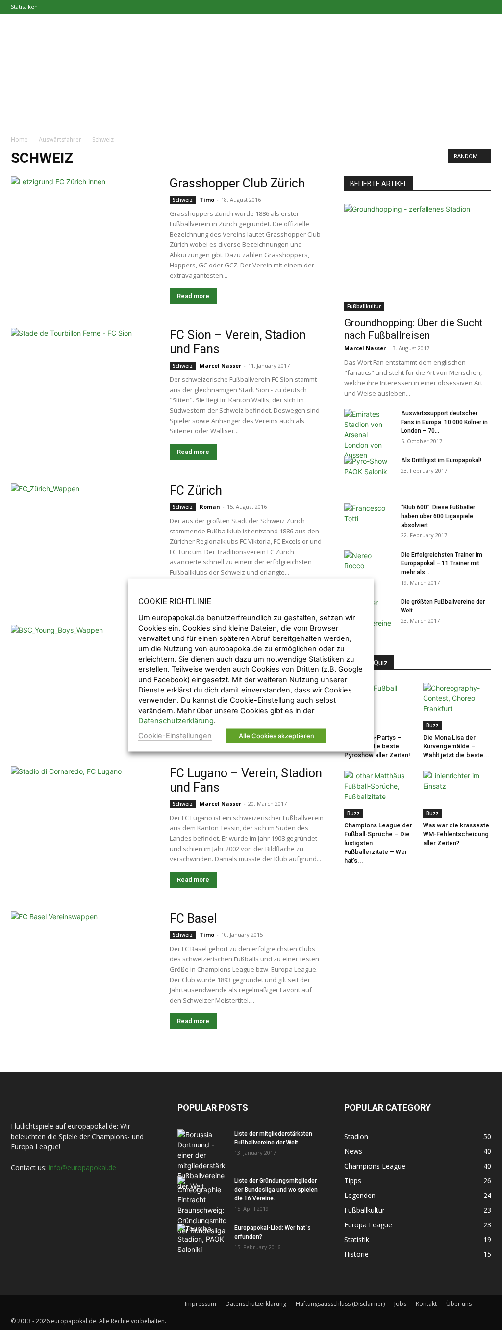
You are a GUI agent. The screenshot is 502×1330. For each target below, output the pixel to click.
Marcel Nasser (220, 365)
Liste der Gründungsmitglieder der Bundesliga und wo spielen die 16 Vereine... (276, 1189)
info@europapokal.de (82, 1167)
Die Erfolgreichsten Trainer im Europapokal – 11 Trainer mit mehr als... (441, 563)
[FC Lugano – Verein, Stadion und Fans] (84, 819)
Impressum (200, 1304)
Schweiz (183, 199)
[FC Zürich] (84, 529)
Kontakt (426, 1304)
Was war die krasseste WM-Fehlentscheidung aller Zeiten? (456, 834)
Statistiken (24, 6)
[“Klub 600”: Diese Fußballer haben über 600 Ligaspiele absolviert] (368, 520)
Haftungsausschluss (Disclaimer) (340, 1304)
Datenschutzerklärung (256, 1304)
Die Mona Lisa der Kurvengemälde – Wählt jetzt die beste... (456, 746)
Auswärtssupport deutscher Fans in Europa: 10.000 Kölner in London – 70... (444, 422)
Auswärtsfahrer (60, 139)
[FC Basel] (84, 968)
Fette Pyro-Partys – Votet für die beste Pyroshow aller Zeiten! (377, 746)
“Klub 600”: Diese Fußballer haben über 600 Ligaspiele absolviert (438, 516)
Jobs (400, 1304)
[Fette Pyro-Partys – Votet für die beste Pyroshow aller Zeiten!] (378, 706)
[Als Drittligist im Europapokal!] (368, 473)
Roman (210, 506)
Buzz (432, 725)
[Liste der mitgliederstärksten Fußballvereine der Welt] (201, 1160)
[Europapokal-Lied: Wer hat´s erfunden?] (201, 1241)
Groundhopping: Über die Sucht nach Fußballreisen (413, 329)
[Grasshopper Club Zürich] (84, 229)
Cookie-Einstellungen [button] (175, 735)
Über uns (459, 1304)
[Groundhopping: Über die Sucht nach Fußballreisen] (417, 257)
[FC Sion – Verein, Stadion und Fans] (84, 381)
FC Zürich (196, 490)
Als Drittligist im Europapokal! (441, 460)
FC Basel (193, 918)
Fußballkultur (364, 306)
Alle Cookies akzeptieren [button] (276, 736)
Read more (193, 296)
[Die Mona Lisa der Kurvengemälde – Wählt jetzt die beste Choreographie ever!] (457, 706)
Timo (207, 199)
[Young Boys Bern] (84, 674)
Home (19, 139)
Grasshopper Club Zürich (237, 183)
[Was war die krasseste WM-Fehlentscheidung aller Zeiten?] (457, 794)
